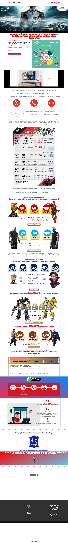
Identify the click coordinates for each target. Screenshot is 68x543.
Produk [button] (14, 2)
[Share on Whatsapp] (31, 475)
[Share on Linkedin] (37, 475)
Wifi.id (28, 514)
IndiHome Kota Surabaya (21, 96)
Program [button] (19, 2)
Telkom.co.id (29, 513)
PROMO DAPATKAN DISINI (15, 54)
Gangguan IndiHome (43, 189)
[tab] (19, 359)
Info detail (10, 50)
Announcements (30, 508)
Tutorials (28, 509)
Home (10, 2)
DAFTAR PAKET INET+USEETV (34, 250)
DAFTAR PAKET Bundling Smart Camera (34, 322)
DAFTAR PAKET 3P (34, 289)
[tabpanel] (34, 370)
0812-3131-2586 (38, 192)
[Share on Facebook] (33, 475)
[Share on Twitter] (35, 475)
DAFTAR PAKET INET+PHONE (34, 224)
